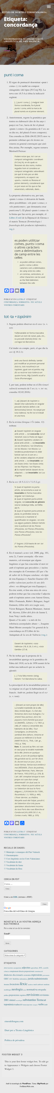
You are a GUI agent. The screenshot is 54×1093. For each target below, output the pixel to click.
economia (27, 975)
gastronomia (46, 975)
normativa (24, 302)
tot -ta (17, 316)
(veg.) (44, 634)
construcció (39, 971)
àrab (45, 1004)
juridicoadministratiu (38, 978)
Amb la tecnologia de (18, 1083)
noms (24, 990)
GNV (10, 979)
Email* (7, 933)
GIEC (6, 978)
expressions (36, 974)
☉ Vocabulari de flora (13, 868)
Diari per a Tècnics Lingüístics (19, 1030)
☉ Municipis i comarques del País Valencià (22, 852)
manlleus (30, 984)
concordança (11, 302)
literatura (6, 984)
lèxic (23, 983)
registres (23, 995)
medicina (46, 984)
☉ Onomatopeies (11, 855)
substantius (29, 1000)
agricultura (34, 968)
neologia (17, 989)
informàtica (23, 979)
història (16, 978)
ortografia (42, 989)
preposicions (14, 995)
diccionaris (18, 974)
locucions (14, 984)
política (6, 995)
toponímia (9, 1004)
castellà (45, 968)
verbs (41, 1004)
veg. (11, 228)
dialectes (8, 974)
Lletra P (20, 299)
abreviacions (8, 968)
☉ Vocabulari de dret (12, 861)
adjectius (26, 967)
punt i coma (13, 74)
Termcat (41, 1000)
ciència (6, 971)
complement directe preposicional (21, 971)
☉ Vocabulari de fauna (13, 865)
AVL (40, 967)
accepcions (17, 968)
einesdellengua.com (14, 1021)
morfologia (7, 990)
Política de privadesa (14, 1040)
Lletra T (20, 831)
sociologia (19, 1000)
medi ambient (38, 984)
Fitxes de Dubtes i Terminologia (24, 12)
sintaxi (12, 999)
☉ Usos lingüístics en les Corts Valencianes (22, 858)
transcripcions (27, 1005)
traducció (18, 1004)
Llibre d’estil (15, 217)
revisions (33, 994)
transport (35, 1005)
